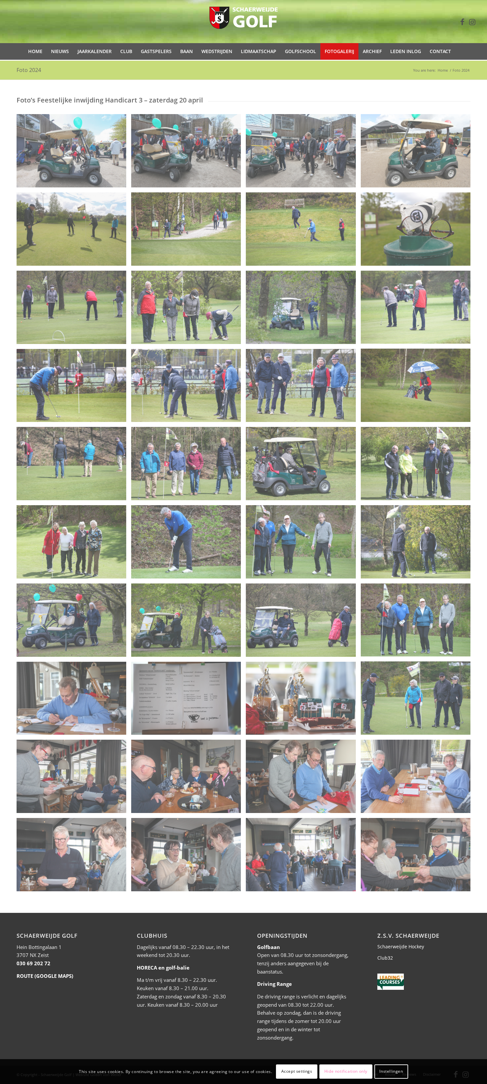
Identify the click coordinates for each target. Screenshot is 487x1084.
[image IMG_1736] (188, 388)
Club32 (385, 958)
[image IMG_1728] (418, 310)
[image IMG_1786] (188, 857)
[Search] (459, 51)
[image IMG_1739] (303, 388)
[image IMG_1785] (418, 857)
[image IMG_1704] (74, 153)
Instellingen (391, 1071)
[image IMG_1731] (188, 310)
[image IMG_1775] (418, 779)
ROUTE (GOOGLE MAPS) (45, 976)
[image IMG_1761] (418, 700)
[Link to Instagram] (472, 22)
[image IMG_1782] (303, 779)
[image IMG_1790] (74, 857)
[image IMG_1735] (74, 388)
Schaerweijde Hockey (400, 946)
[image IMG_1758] (74, 622)
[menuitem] (35, 51)
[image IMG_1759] (188, 622)
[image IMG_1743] (418, 466)
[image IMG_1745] (188, 466)
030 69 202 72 (33, 963)
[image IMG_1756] (418, 622)
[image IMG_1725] (74, 231)
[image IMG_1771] (74, 701)
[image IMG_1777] (188, 779)
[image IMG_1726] (188, 231)
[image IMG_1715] (303, 153)
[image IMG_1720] (418, 153)
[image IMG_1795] (303, 857)
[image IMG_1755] (303, 544)
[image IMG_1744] (74, 466)
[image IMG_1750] (418, 544)
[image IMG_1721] (418, 231)
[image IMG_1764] (188, 701)
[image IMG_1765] (303, 701)
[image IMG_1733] (303, 310)
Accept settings (296, 1071)
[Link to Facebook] (462, 22)
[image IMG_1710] (188, 153)
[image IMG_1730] (74, 310)
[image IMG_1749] (303, 466)
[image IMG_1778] (74, 779)
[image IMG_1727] (303, 231)
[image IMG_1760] (303, 622)
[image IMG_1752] (74, 544)
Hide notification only (345, 1071)
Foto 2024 (29, 70)
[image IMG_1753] (188, 544)
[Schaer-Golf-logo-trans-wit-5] (243, 21)
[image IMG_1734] (418, 388)
